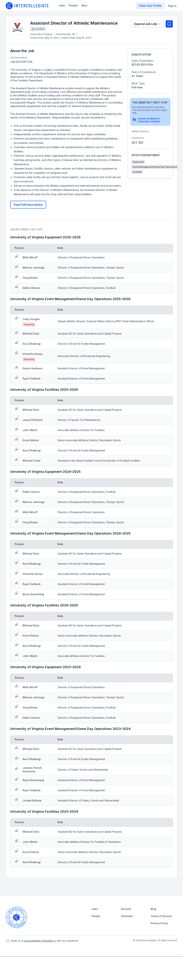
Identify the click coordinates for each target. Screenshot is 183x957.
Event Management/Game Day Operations (155, 167)
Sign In (172, 5)
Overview (127, 916)
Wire (84, 5)
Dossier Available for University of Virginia (149, 120)
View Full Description (28, 204)
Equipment (138, 162)
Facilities (137, 172)
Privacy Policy (159, 923)
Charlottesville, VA (65, 34)
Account (126, 908)
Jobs (62, 5)
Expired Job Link (145, 24)
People (73, 5)
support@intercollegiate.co (40, 940)
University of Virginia (41, 34)
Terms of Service (161, 916)
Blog (153, 908)
